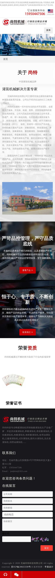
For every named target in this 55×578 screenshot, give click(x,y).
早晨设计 (49, 567)
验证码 (5, 533)
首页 (5, 59)
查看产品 (26, 270)
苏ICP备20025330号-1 (22, 567)
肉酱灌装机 (19, 435)
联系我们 (26, 332)
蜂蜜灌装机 (20, 427)
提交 (46, 548)
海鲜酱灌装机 (32, 435)
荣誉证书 (14, 403)
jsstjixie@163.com (18, 471)
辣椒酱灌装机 (35, 427)
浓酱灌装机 (18, 431)
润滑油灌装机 (16, 442)
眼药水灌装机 (37, 438)
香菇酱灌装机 (43, 431)
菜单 (48, 30)
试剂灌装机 (24, 438)
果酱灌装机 (30, 431)
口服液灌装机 (11, 438)
